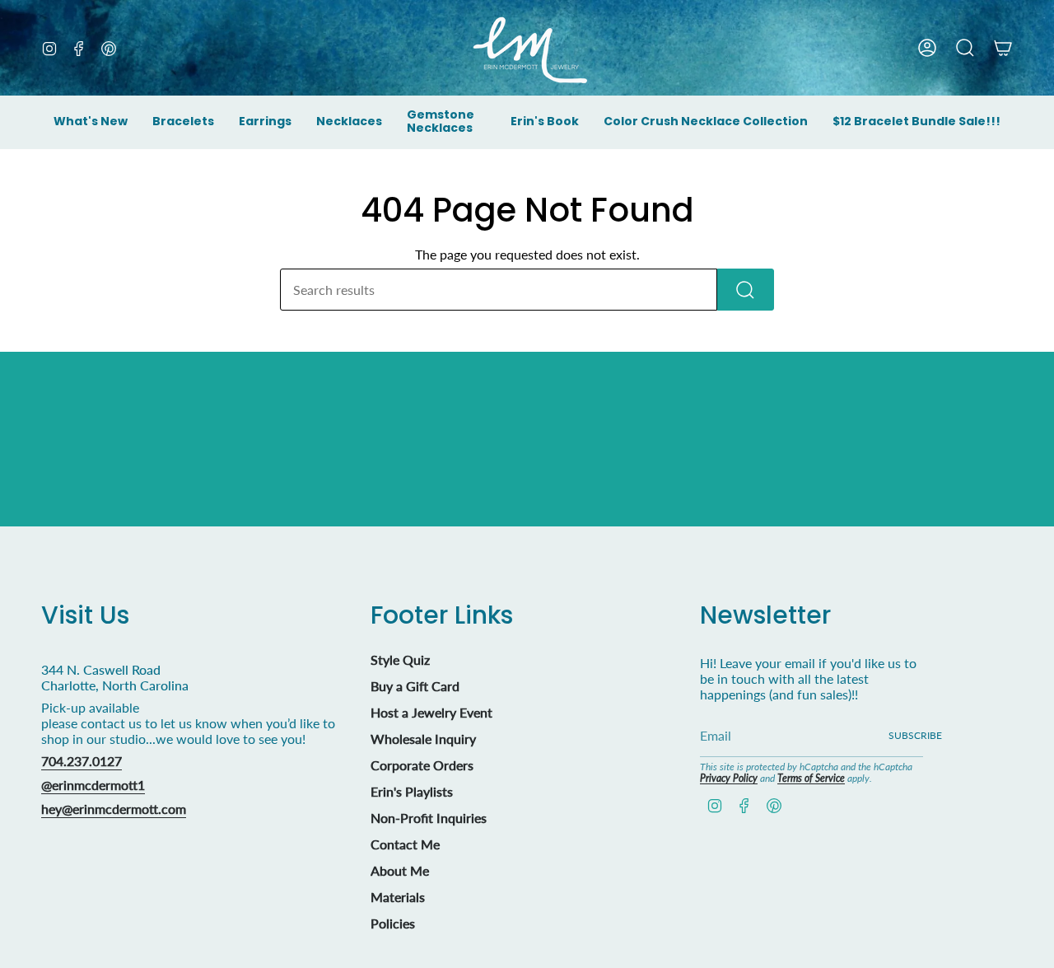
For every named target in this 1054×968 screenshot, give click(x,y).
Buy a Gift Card (415, 686)
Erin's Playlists (412, 791)
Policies (393, 923)
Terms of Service (811, 778)
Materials (398, 897)
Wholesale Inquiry (423, 738)
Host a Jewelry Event (431, 712)
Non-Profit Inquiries (429, 817)
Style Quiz (400, 659)
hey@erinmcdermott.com (113, 808)
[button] (183, 123)
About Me (400, 870)
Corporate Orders (422, 765)
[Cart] (1003, 48)
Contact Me (405, 844)
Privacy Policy (729, 778)
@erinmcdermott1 (93, 785)
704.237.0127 (81, 761)
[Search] (745, 290)
